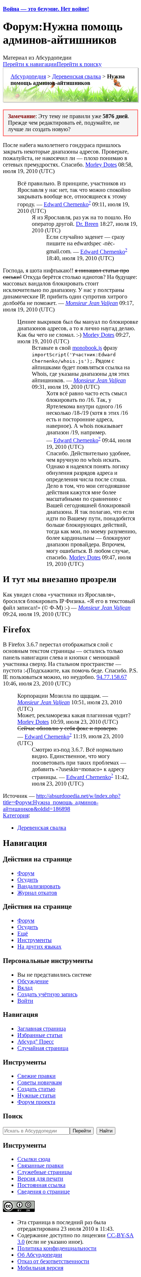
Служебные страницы (44, 1172)
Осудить (27, 880)
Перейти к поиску (79, 64)
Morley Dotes (101, 165)
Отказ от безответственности (53, 1261)
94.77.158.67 (112, 677)
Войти (25, 1001)
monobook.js (87, 348)
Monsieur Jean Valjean (91, 303)
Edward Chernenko (66, 204)
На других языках (39, 946)
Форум (25, 873)
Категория (16, 815)
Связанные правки (40, 1165)
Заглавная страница (41, 1029)
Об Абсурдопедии (39, 1255)
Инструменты (34, 940)
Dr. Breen (87, 224)
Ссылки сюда (33, 1159)
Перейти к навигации (30, 64)
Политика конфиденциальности (57, 1248)
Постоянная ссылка (41, 1185)
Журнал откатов (37, 893)
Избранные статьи (40, 1035)
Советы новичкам (39, 1082)
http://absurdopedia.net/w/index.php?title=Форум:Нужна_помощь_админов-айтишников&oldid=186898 (61, 802)
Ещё (22, 933)
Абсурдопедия (28, 76)
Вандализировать (38, 886)
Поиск (13, 1116)
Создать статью (36, 1089)
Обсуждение (32, 981)
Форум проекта (36, 1102)
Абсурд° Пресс (35, 1042)
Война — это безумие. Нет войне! (46, 9)
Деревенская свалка (76, 76)
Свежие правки (36, 1076)
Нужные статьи (36, 1095)
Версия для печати (40, 1178)
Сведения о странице (43, 1191)
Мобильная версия (40, 1268)
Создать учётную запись (47, 994)
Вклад (25, 988)
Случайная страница (42, 1048)
